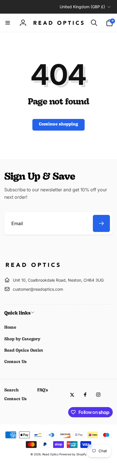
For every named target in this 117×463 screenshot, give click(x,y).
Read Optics (50, 454)
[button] (7, 22)
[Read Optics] (32, 266)
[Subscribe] (101, 223)
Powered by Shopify (73, 454)
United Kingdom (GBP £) (82, 6)
